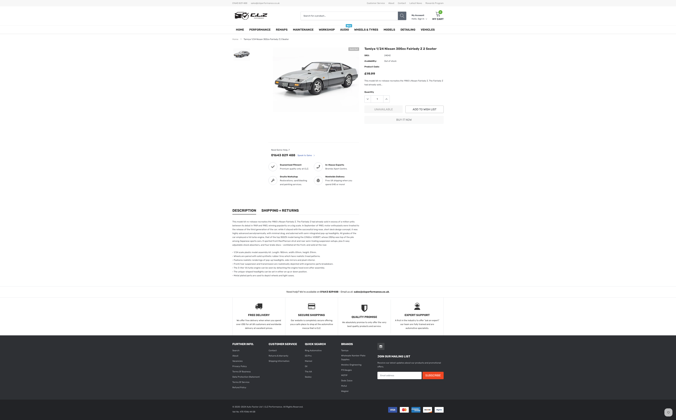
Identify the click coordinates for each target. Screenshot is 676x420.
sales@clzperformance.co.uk (265, 3)
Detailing (407, 29)
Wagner (345, 391)
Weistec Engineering (351, 365)
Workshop (327, 29)
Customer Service (376, 3)
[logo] (250, 16)
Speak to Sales (305, 155)
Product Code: (372, 66)
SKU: (367, 55)
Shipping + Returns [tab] (280, 210)
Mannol (308, 361)
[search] (402, 16)
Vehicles (428, 29)
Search (235, 350)
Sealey (308, 377)
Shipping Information (279, 361)
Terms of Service (240, 382)
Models (389, 29)
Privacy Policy (239, 366)
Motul (344, 386)
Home (240, 29)
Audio (344, 29)
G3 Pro (308, 356)
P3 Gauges (346, 370)
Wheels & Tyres (366, 29)
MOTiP (344, 375)
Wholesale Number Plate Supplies (353, 357)
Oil (306, 366)
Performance (260, 29)
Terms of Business (241, 371)
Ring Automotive (313, 350)
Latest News (415, 3)
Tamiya (344, 350)
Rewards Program (434, 3)
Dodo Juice (346, 380)
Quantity (369, 92)
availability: (370, 61)
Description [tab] (244, 210)
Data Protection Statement (246, 377)
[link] (241, 54)
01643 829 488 (283, 155)
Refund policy (239, 387)
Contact (402, 3)
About (391, 3)
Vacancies (237, 361)
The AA (308, 371)
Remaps (282, 29)
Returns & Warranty (278, 356)
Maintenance (303, 29)
